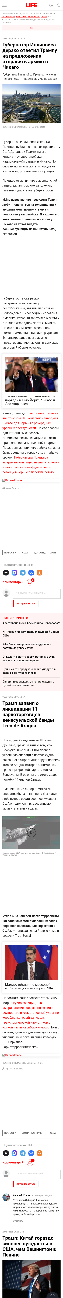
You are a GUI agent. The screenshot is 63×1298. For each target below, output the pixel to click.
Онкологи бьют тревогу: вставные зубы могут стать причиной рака (29, 658)
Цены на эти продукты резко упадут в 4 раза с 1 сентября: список (29, 671)
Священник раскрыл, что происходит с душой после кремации (28, 683)
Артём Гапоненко (14, 1068)
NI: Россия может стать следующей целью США (31, 633)
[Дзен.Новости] (5, 572)
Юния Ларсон (12, 488)
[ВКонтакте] (31, 572)
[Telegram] (22, 572)
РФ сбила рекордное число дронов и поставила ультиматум (27, 646)
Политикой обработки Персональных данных (24, 16)
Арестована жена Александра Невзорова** (31, 623)
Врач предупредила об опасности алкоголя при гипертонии (31, 1282)
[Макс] (14, 572)
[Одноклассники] (39, 572)
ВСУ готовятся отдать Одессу (22, 1250)
